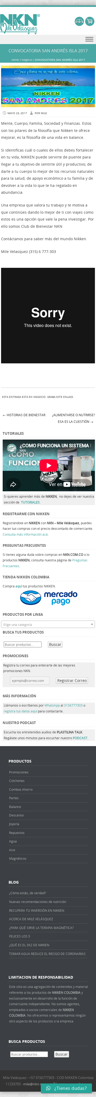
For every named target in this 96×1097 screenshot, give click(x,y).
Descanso (16, 815)
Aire (12, 850)
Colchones (17, 780)
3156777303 (73, 705)
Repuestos (17, 833)
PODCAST (80, 738)
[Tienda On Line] (79, 24)
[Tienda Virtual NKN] (20, 24)
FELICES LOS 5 (19, 936)
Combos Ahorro (21, 789)
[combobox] (48, 624)
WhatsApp (52, 705)
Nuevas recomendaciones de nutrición (37, 902)
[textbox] (48, 624)
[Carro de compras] (89, 24)
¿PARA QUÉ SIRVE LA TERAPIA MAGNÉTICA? (41, 928)
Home (15, 60)
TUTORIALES (30, 502)
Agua (13, 841)
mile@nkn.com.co (37, 1084)
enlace (68, 397)
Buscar (55, 644)
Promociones (19, 772)
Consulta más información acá (25, 534)
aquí (18, 586)
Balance (15, 807)
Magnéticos (17, 858)
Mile (44, 113)
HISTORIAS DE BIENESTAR (24, 415)
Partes (14, 798)
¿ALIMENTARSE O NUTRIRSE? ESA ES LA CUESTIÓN (73, 418)
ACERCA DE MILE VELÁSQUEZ (31, 919)
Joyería (14, 824)
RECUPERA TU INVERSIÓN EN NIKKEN (36, 910)
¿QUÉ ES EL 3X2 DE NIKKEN (29, 945)
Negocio (27, 60)
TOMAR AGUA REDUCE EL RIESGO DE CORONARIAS (47, 954)
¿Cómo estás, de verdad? (27, 893)
